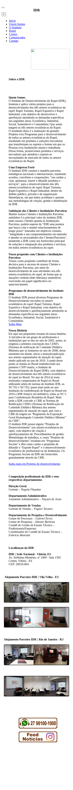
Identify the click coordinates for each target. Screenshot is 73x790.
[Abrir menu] (2, 7)
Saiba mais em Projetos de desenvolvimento (34, 463)
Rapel (12, 30)
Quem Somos (17, 24)
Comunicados (17, 37)
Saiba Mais (15, 324)
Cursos (13, 34)
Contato (13, 40)
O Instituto (15, 27)
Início (12, 20)
